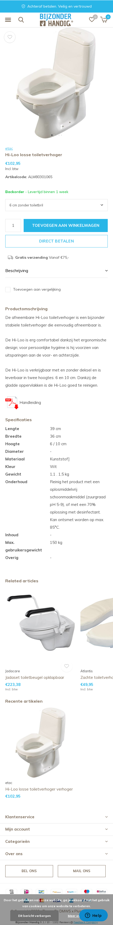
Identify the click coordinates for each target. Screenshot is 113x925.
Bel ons (29, 871)
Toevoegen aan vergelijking (37, 289)
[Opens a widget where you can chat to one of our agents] (93, 915)
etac (9, 148)
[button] (8, 19)
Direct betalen (56, 241)
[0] (103, 19)
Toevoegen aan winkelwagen (65, 225)
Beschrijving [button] (16, 270)
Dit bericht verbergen (34, 916)
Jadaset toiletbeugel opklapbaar (34, 677)
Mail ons (81, 871)
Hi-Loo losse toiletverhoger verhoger (39, 789)
